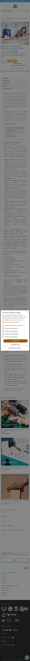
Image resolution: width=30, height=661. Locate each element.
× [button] (26, 311)
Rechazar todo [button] (15, 344)
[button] (15, 322)
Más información (19, 320)
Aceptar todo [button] (15, 340)
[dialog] (15, 330)
